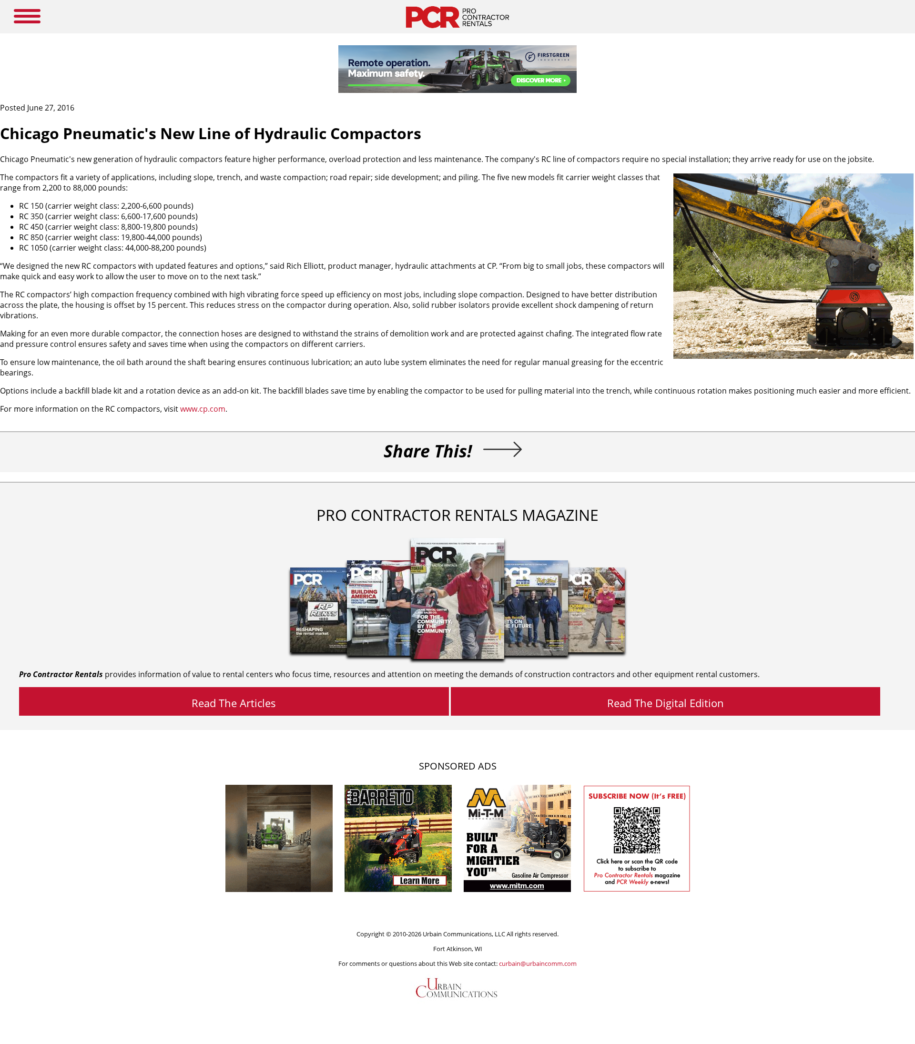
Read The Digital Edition (665, 703)
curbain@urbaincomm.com (538, 963)
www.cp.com (202, 409)
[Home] (457, 30)
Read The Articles (234, 703)
